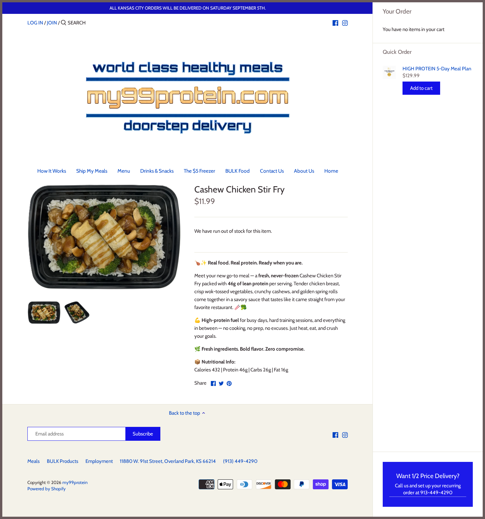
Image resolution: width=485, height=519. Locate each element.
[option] (44, 312)
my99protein (75, 482)
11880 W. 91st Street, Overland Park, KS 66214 (168, 461)
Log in (35, 23)
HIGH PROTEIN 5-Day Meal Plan (437, 69)
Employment (99, 461)
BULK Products (62, 461)
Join (52, 23)
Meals (33, 461)
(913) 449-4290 (240, 461)
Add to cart (421, 88)
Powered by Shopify (46, 488)
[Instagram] (345, 22)
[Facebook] (335, 22)
